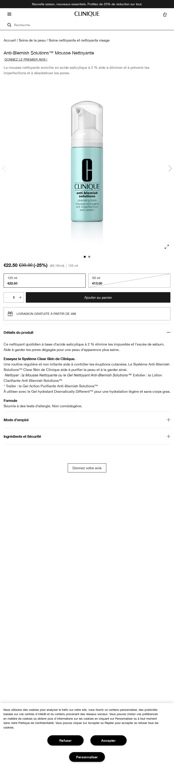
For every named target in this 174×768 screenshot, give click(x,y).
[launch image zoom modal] (166, 246)
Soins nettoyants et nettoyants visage (79, 40)
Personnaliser (87, 757)
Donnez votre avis (87, 468)
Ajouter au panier (98, 297)
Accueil (10, 40)
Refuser (65, 740)
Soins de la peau (32, 40)
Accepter (108, 740)
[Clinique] (87, 14)
